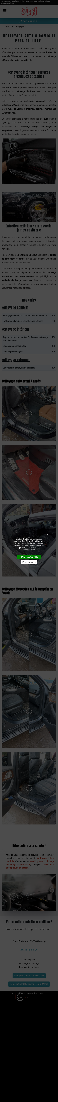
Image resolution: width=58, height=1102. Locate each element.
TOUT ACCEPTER (29, 557)
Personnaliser (29, 562)
